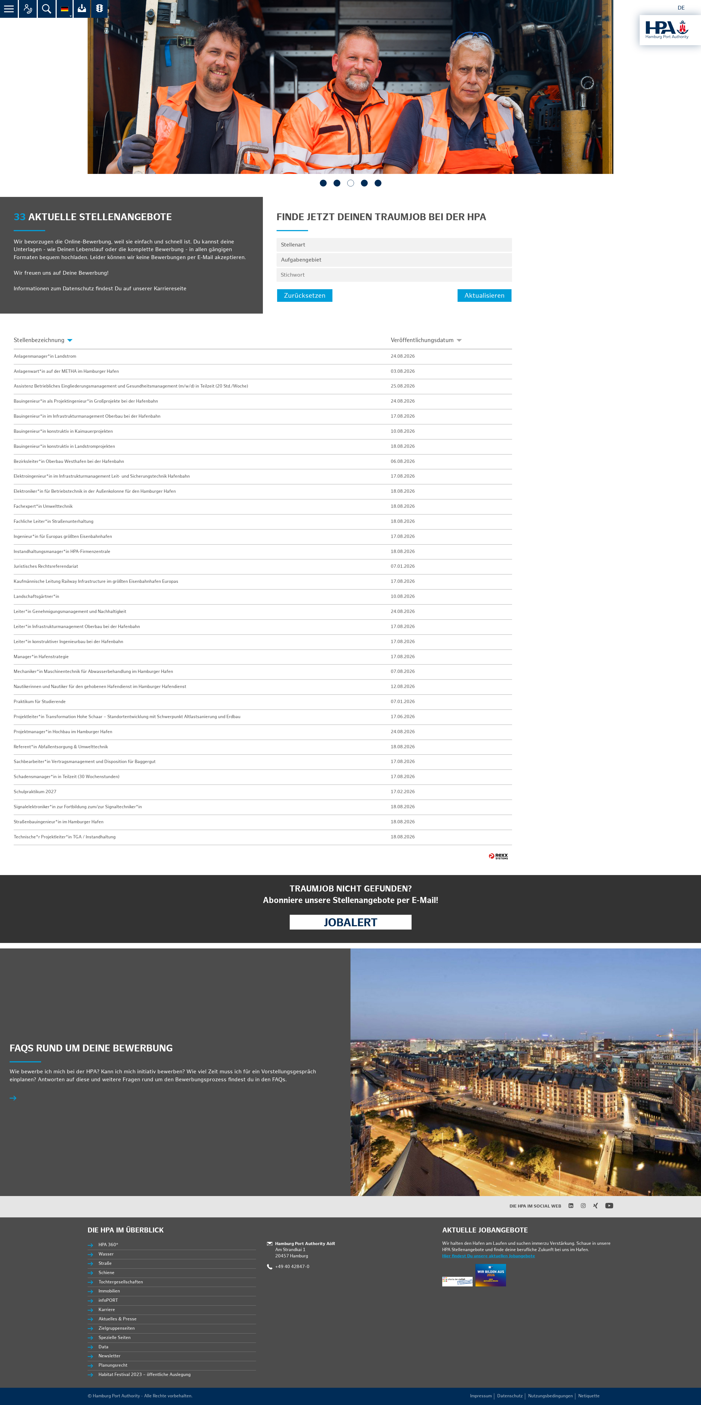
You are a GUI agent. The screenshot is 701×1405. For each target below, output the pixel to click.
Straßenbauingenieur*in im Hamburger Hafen (59, 822)
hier (193, 288)
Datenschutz (510, 1396)
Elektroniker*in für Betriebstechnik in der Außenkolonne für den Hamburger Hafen (95, 491)
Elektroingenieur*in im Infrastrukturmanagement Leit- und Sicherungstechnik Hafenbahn (102, 476)
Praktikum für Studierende (40, 701)
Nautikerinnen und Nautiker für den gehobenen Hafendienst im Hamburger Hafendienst (100, 686)
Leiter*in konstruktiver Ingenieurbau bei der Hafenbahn (68, 641)
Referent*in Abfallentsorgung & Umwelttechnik (61, 747)
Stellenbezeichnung (39, 340)
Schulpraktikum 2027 (35, 792)
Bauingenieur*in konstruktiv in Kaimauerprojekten (63, 431)
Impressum (481, 1396)
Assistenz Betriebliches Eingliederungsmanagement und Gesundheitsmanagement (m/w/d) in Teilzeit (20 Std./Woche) (131, 386)
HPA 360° (109, 1245)
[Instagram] (580, 1207)
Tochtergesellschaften (121, 1282)
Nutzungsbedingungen (550, 1396)
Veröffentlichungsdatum (422, 340)
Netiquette (589, 1396)
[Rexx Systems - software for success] (498, 856)
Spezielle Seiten (115, 1337)
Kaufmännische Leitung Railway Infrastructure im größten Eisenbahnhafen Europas (96, 581)
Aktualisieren (484, 296)
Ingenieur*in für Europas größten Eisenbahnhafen (63, 536)
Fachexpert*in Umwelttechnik (43, 506)
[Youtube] (605, 1208)
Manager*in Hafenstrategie (41, 657)
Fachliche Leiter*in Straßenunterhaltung (53, 521)
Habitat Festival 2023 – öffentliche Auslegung (145, 1374)
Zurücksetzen (305, 296)
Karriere (107, 1309)
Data (103, 1347)
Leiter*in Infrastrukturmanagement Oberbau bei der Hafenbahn (77, 626)
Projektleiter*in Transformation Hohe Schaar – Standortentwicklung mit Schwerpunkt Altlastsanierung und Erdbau (127, 716)
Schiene (106, 1272)
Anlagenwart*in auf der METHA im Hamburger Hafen (66, 371)
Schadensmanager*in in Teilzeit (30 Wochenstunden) (66, 776)
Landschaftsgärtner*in (36, 596)
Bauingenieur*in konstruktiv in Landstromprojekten (64, 446)
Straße (105, 1263)
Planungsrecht (113, 1365)
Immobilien (109, 1291)
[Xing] (592, 1207)
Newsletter (109, 1356)
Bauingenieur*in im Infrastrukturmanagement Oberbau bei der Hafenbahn (87, 416)
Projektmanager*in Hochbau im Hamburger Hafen (63, 732)
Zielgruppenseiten (117, 1328)
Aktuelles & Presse (118, 1319)
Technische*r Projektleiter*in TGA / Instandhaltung (65, 837)
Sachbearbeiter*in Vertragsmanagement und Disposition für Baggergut (85, 761)
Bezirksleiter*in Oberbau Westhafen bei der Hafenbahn (69, 461)
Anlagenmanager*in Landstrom (45, 356)
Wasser (106, 1254)
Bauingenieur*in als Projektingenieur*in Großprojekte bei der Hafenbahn (86, 401)
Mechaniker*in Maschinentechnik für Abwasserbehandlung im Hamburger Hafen (93, 671)
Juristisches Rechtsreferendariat (46, 566)
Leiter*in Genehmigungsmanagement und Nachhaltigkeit (70, 611)
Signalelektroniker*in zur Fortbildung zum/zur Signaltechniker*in (78, 807)
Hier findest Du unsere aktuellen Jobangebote (488, 1256)
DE (681, 8)
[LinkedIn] (567, 1207)
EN (693, 8)
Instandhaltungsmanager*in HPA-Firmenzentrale (62, 551)
